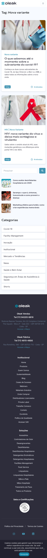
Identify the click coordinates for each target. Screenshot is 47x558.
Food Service (23, 467)
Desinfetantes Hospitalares (23, 451)
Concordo (24, 554)
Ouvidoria (23, 414)
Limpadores (23, 471)
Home (23, 362)
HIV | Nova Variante (14, 129)
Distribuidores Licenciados (23, 398)
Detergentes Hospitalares (23, 459)
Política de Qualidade (23, 418)
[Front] (22, 306)
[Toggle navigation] (43, 3)
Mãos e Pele (23, 479)
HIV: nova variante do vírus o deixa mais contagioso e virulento (23, 137)
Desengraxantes (23, 443)
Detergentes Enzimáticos (23, 455)
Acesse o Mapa (23, 329)
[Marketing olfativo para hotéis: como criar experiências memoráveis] (6, 208)
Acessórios (23, 435)
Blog (23, 378)
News (6, 263)
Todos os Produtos (23, 491)
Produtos (23, 366)
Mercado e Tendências (14, 256)
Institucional (9, 249)
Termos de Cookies (35, 526)
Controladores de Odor (23, 439)
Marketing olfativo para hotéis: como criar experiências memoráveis (28, 206)
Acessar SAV (23, 422)
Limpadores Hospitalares (23, 475)
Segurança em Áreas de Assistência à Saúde (21, 278)
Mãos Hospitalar (23, 483)
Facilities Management (23, 463)
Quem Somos (23, 370)
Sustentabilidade (23, 374)
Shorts (7, 286)
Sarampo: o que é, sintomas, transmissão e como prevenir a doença (26, 195)
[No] (44, 549)
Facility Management (13, 236)
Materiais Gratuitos (23, 390)
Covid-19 (8, 229)
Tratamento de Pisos (23, 487)
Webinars (23, 386)
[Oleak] (9, 3)
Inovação (8, 242)
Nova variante (11, 54)
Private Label (23, 402)
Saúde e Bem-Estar (13, 270)
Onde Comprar (23, 394)
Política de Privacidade (14, 526)
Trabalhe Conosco (23, 406)
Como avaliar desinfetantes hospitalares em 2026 (24, 181)
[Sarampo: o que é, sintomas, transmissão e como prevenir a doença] (6, 196)
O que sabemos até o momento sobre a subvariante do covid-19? (21, 61)
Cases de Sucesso (23, 382)
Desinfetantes (23, 447)
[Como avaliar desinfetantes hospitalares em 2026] (6, 183)
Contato (23, 410)
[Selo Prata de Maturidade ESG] (24, 507)
